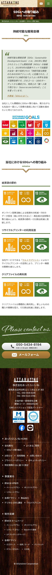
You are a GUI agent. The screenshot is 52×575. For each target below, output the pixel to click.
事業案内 (9, 476)
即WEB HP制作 (12, 483)
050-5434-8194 (28, 392)
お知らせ (8, 455)
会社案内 (9, 445)
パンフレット (39, 544)
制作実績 (9, 514)
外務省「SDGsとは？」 (18, 95)
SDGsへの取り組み (14, 449)
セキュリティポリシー (37, 460)
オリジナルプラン (30, 487)
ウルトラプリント (30, 260)
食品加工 (25, 497)
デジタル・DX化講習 (13, 502)
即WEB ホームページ (14, 520)
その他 (26, 549)
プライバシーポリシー (14, 460)
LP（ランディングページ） (16, 534)
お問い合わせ (36, 455)
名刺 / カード (25, 544)
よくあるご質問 (32, 445)
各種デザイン (10, 497)
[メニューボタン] (48, 3)
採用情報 (21, 455)
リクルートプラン (13, 492)
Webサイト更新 (30, 529)
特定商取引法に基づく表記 (16, 465)
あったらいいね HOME (16, 438)
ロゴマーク (11, 544)
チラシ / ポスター (13, 549)
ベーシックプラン (13, 487)
